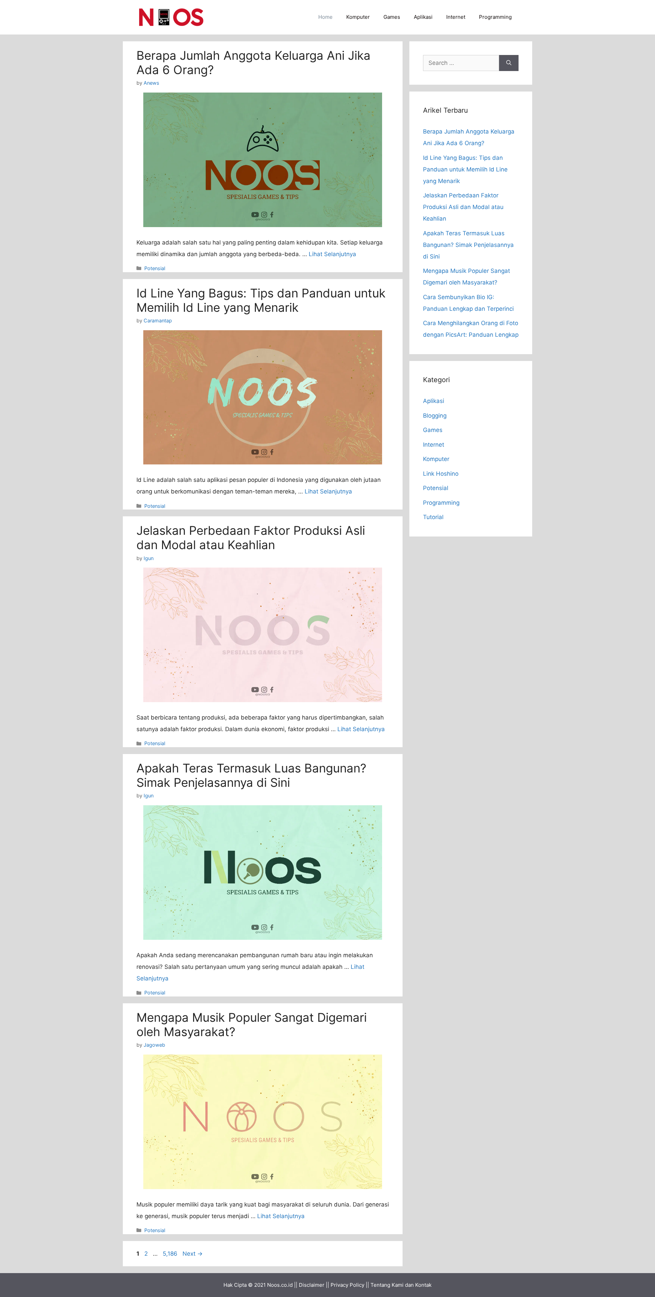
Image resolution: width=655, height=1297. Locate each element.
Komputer (358, 17)
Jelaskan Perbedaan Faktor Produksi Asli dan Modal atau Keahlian (250, 537)
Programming (495, 17)
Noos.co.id (280, 1285)
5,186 (169, 1253)
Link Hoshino (440, 473)
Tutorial (433, 517)
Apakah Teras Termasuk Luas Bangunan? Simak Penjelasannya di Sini (251, 775)
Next (193, 1253)
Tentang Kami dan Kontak (401, 1285)
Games (391, 17)
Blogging (435, 415)
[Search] (509, 63)
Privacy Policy (347, 1285)
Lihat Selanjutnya (332, 254)
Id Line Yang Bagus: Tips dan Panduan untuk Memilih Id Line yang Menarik (260, 300)
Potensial (154, 268)
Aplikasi (423, 17)
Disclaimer (311, 1285)
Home (325, 17)
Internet (455, 17)
